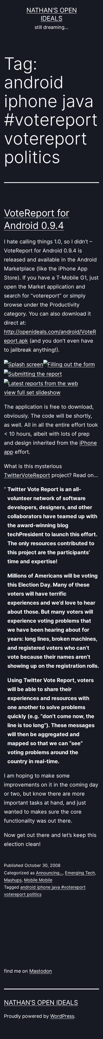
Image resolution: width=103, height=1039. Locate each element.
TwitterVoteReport (27, 475)
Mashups (13, 880)
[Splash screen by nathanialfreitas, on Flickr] (23, 364)
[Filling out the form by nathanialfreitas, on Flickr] (69, 364)
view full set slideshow (32, 392)
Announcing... (49, 872)
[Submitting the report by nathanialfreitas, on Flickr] (33, 373)
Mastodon (40, 971)
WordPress (62, 1016)
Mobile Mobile (38, 880)
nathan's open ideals (41, 1002)
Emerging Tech (80, 872)
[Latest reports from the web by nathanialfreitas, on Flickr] (41, 383)
